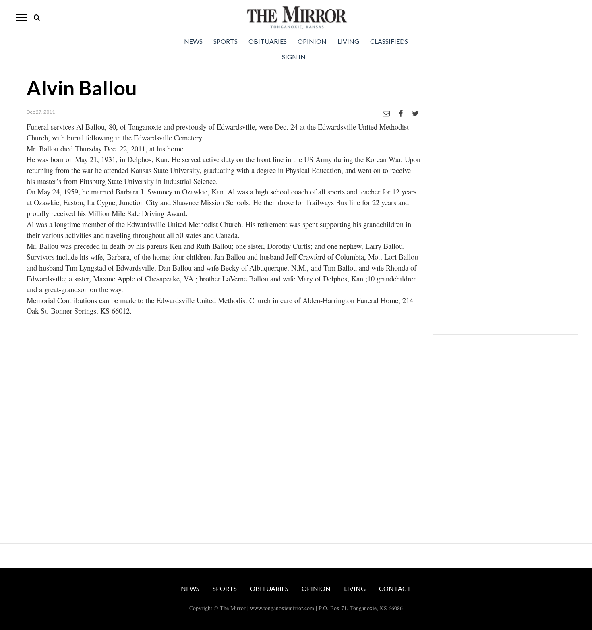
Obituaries (267, 41)
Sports (225, 41)
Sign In (294, 56)
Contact (395, 588)
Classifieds (389, 41)
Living (348, 41)
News (193, 41)
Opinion (312, 41)
